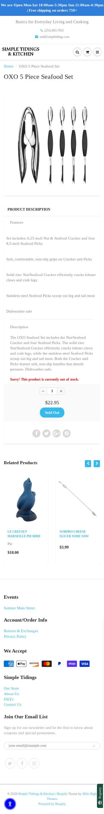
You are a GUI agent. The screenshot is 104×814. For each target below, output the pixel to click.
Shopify (62, 794)
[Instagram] (34, 763)
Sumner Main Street (19, 608)
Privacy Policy (15, 636)
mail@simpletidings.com (54, 37)
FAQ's (8, 699)
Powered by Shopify (52, 804)
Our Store (11, 688)
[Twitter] (10, 763)
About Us (11, 694)
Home (8, 66)
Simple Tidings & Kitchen (36, 794)
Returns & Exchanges (21, 631)
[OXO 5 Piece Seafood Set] (52, 145)
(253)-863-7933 (54, 30)
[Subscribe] (94, 746)
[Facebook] (22, 763)
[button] (10, 804)
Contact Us (12, 704)
